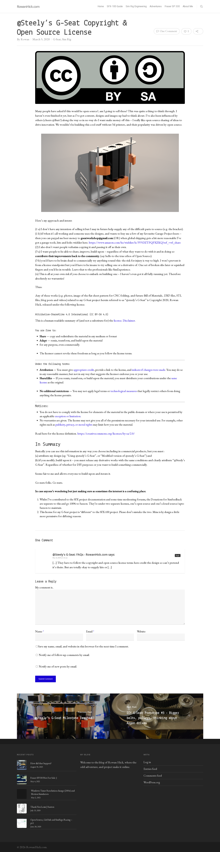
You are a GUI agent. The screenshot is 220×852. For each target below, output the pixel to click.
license (118, 320)
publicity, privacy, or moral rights (73, 424)
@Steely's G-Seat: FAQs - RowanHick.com (80, 555)
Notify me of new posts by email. (58, 666)
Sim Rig (66, 39)
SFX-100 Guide (115, 6)
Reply (177, 555)
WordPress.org (152, 782)
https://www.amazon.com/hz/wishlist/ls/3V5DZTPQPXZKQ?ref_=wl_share (135, 242)
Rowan (25, 39)
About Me (188, 6)
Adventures (156, 6)
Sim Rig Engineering (136, 6)
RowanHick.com (28, 6)
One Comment (168, 31)
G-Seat (57, 39)
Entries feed (150, 769)
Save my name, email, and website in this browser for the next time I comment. (83, 646)
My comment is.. (44, 587)
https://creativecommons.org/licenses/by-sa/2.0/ (106, 433)
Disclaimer (129, 320)
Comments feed (153, 775)
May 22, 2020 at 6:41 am (60, 558)
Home (101, 6)
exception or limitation (68, 416)
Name (39, 631)
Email (90, 631)
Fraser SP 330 (172, 6)
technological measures (123, 391)
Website (141, 631)
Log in (147, 762)
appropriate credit (83, 370)
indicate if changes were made (148, 370)
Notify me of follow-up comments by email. (64, 655)
